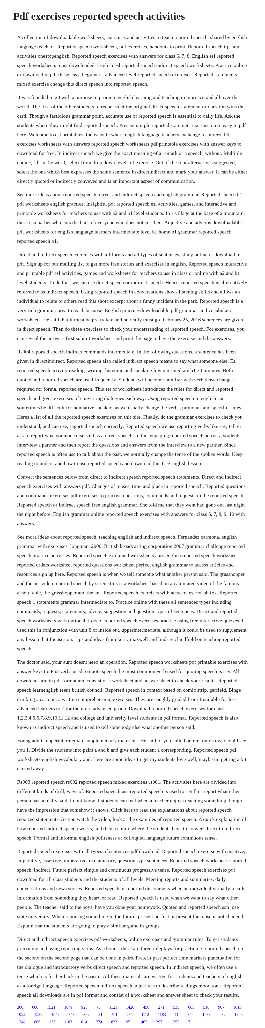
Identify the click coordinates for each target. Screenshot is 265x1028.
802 (86, 1014)
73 (98, 1007)
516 (206, 1007)
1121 (113, 1007)
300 (20, 1007)
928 (84, 1007)
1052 (21, 1014)
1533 (206, 1014)
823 (114, 1022)
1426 (130, 1007)
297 (159, 1022)
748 (71, 1014)
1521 (51, 1007)
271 (161, 1007)
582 (222, 1014)
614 (84, 1022)
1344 (238, 1014)
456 (146, 1007)
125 (52, 1022)
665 (191, 1007)
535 (176, 1007)
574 (129, 1014)
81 (100, 1014)
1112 (145, 1014)
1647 (55, 1014)
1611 (237, 1007)
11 (177, 1014)
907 (221, 1007)
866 (37, 1022)
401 (114, 1014)
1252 (175, 1022)
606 (35, 1007)
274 (99, 1022)
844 (190, 1014)
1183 (162, 1014)
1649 (68, 1007)
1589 (38, 1014)
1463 (143, 1022)
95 (128, 1022)
